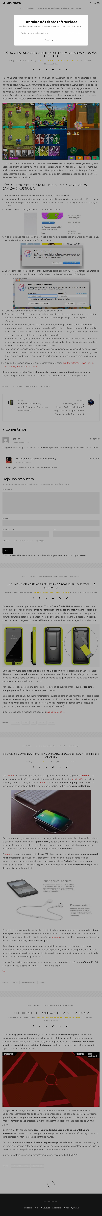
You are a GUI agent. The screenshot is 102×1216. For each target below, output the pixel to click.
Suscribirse (74, 33)
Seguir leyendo (51, 40)
